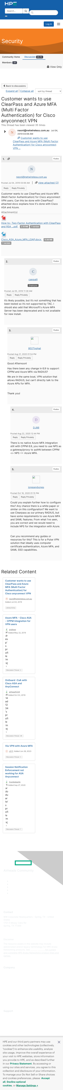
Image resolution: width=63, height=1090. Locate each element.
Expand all (12, 90)
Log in (49, 24)
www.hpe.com (37, 949)
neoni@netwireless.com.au (31, 176)
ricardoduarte (14, 782)
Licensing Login (11, 1033)
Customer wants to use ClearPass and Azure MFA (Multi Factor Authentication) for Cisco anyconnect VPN (18, 587)
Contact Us (9, 981)
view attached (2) (48, 182)
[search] (25, 11)
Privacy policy (11, 990)
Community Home (11, 57)
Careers (7, 976)
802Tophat (34, 348)
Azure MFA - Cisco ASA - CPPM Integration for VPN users (18, 621)
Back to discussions (15, 86)
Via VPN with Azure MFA (19, 745)
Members (9, 62)
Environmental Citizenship (16, 985)
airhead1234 (14, 692)
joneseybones (36, 487)
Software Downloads (14, 1029)
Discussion (33, 57)
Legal (6, 999)
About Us (8, 972)
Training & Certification (15, 1024)
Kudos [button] (56, 158)
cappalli (33, 279)
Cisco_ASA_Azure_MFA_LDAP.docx (21, 239)
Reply (6, 188)
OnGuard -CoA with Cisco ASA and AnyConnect (16, 683)
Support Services (12, 1015)
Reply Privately (18, 188)
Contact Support (12, 1020)
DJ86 (36, 427)
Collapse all (27, 90)
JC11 (11, 751)
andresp (12, 629)
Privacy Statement (21, 1063)
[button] (59, 1041)
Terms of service (12, 994)
